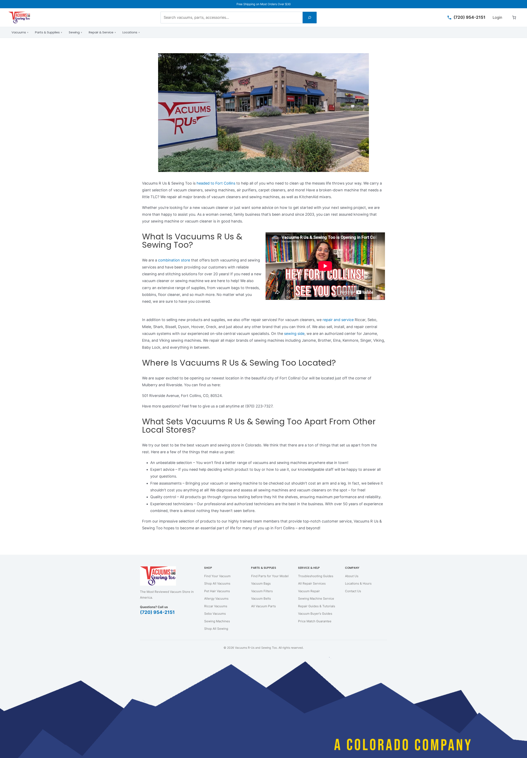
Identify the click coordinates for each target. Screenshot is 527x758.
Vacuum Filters (262, 591)
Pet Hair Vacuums (217, 591)
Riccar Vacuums (215, 606)
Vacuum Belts (261, 598)
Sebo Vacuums (215, 614)
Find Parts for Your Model (270, 576)
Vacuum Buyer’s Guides (315, 614)
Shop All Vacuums (217, 583)
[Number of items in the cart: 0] (514, 17)
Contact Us (353, 591)
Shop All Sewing (216, 629)
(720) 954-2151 (157, 612)
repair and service (338, 320)
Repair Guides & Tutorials (316, 606)
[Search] (310, 17)
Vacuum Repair (309, 591)
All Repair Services (312, 583)
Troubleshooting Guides (315, 576)
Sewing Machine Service (316, 598)
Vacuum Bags (261, 583)
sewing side (294, 333)
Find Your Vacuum (217, 576)
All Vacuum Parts (263, 606)
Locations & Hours (358, 583)
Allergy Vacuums (216, 598)
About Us (351, 576)
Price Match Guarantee (314, 621)
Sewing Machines (217, 621)
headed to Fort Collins (216, 183)
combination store (174, 260)
